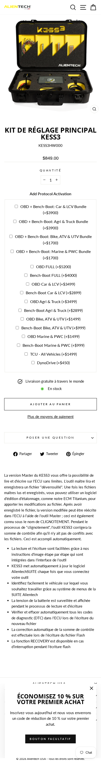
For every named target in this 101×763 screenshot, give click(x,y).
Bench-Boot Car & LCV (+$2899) (53, 292)
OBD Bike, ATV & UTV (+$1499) (53, 319)
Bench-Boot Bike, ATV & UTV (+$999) (53, 327)
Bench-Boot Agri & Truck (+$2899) (53, 310)
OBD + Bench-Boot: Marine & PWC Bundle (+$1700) (53, 254)
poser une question (50, 437)
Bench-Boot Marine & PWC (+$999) (53, 345)
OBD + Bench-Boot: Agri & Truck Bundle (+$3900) (53, 224)
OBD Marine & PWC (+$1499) (53, 336)
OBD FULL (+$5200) (53, 266)
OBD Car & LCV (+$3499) (53, 284)
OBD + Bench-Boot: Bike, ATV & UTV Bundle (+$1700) (53, 239)
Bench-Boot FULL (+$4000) (53, 275)
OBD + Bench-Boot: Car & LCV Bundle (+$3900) (53, 209)
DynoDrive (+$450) (53, 362)
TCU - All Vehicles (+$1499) (53, 354)
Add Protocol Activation (50, 193)
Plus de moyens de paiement (50, 416)
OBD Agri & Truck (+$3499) (53, 301)
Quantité (50, 170)
